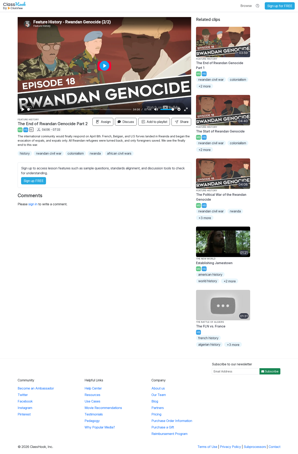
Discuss (128, 122)
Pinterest (24, 414)
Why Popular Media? (100, 427)
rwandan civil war (48, 153)
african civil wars (119, 153)
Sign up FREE (34, 181)
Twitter (23, 395)
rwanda (95, 153)
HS (26, 129)
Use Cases (92, 401)
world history (207, 281)
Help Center (93, 388)
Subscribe (271, 371)
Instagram (25, 408)
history (25, 153)
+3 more (204, 218)
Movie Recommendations (103, 408)
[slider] (79, 109)
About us (158, 388)
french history (208, 338)
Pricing (156, 414)
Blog (154, 401)
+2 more (204, 86)
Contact (274, 447)
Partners (157, 408)
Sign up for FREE (279, 6)
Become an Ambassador (36, 388)
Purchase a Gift (162, 427)
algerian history (209, 344)
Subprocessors (255, 447)
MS (20, 129)
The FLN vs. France (210, 326)
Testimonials (94, 414)
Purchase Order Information (171, 421)
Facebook (25, 401)
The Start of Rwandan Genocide (220, 131)
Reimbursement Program (169, 434)
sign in (33, 204)
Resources (92, 395)
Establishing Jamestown (214, 263)
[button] (246, 6)
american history (210, 274)
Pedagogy (92, 421)
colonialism (76, 153)
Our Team (158, 395)
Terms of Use (207, 447)
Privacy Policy (230, 447)
